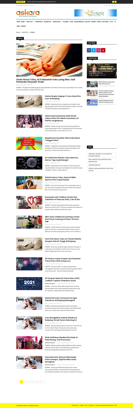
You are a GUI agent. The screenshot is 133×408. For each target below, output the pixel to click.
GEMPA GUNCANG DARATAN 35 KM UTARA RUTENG (101, 169)
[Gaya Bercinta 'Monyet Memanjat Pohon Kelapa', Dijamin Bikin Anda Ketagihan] (29, 362)
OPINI (71, 21)
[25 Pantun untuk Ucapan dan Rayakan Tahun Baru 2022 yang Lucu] (29, 263)
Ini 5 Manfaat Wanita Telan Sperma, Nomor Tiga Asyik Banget (61, 158)
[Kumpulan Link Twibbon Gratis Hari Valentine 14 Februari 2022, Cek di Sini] (29, 202)
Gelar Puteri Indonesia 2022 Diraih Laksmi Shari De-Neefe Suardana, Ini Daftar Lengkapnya (62, 118)
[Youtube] (112, 5)
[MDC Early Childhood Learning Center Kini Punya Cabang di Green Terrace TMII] (29, 222)
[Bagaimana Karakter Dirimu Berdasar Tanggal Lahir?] (29, 143)
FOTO (111, 21)
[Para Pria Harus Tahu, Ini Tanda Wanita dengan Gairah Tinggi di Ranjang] (29, 244)
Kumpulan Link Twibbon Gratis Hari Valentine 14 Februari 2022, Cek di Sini (62, 198)
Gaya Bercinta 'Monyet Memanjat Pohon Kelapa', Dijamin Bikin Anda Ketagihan (60, 359)
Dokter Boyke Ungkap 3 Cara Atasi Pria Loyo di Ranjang (63, 97)
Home (18, 21)
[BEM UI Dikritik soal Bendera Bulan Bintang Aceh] (92, 84)
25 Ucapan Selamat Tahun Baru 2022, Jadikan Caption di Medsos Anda (62, 279)
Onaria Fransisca (50, 283)
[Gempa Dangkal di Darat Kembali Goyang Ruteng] (92, 102)
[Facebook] (104, 5)
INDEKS (23, 26)
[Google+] (109, 5)
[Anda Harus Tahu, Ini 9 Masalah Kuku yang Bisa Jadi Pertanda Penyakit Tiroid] (49, 60)
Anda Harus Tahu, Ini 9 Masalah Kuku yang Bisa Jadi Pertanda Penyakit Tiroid (45, 80)
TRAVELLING (56, 21)
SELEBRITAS (47, 21)
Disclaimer (91, 405)
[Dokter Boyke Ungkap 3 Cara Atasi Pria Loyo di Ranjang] (29, 101)
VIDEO (18, 26)
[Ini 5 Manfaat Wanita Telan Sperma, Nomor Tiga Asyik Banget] (29, 162)
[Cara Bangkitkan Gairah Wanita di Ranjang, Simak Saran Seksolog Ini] (29, 323)
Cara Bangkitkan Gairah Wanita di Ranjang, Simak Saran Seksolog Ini (61, 318)
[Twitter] (107, 5)
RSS (116, 405)
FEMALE (32, 32)
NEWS (23, 21)
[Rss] (114, 5)
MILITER (87, 21)
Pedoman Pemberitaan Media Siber (104, 405)
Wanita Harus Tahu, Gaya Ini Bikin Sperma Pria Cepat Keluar (60, 178)
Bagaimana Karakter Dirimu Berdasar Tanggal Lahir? (62, 139)
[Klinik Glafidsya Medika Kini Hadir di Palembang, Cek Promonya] (29, 342)
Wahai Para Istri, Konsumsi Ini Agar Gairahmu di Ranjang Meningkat (61, 299)
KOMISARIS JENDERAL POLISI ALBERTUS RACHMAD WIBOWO (100, 155)
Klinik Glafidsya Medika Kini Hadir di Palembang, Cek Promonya (61, 338)
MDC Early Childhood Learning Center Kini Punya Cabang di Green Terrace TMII (62, 219)
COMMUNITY (39, 21)
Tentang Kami (75, 405)
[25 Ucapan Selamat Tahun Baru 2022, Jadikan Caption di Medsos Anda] (29, 283)
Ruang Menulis (79, 21)
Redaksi (82, 405)
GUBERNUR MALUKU (94, 165)
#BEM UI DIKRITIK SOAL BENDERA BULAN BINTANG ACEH (41, 2)
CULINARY (66, 21)
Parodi (99, 21)
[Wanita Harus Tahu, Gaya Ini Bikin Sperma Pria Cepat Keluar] (29, 182)
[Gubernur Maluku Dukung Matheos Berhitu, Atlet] (92, 93)
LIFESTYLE (29, 21)
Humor (93, 21)
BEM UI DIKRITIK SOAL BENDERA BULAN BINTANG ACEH (100, 160)
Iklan (86, 405)
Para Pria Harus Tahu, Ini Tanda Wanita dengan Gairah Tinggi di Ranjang (63, 240)
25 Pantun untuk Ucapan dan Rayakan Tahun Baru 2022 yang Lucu (63, 259)
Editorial (105, 21)
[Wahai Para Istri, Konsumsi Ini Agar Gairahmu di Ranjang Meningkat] (29, 303)
